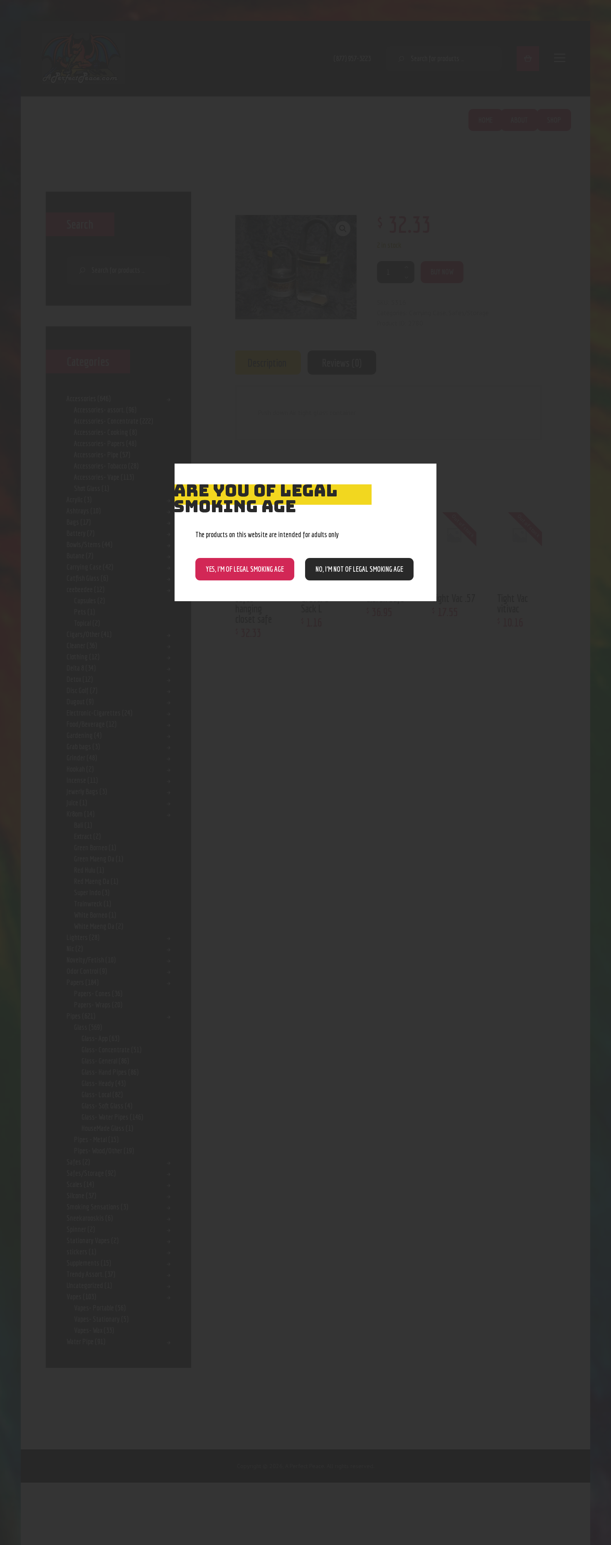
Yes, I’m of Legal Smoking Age (245, 569)
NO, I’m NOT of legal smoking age (359, 569)
